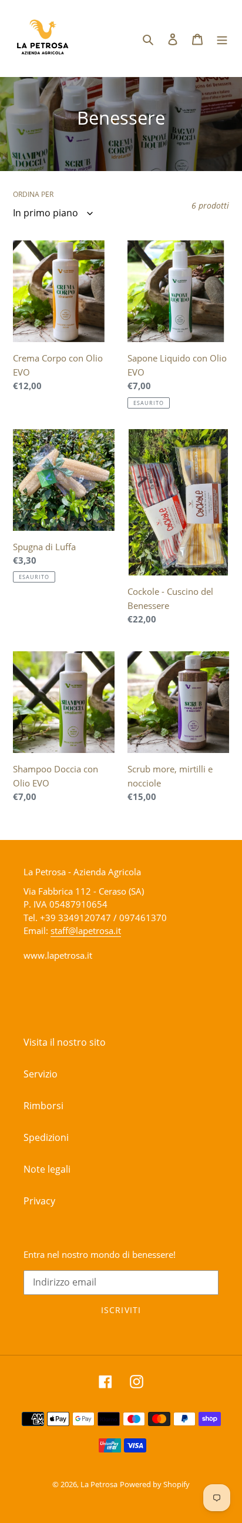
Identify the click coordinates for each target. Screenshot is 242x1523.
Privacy (39, 1200)
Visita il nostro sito (64, 1042)
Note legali (46, 1169)
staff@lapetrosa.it (86, 930)
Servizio (40, 1073)
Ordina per (33, 194)
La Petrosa (98, 1484)
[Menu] (222, 38)
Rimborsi (43, 1105)
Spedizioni (46, 1137)
